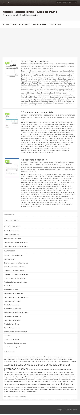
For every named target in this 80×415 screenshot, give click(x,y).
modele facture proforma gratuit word (31, 381)
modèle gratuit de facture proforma (44, 389)
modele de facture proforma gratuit (31, 372)
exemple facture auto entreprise (47, 66)
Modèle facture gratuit (11, 231)
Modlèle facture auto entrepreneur (51, 167)
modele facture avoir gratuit (18, 377)
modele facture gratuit (31, 377)
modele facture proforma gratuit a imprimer (35, 379)
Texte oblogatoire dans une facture (46, 169)
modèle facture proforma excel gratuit (22, 389)
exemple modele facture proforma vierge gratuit (48, 357)
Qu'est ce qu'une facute (12, 339)
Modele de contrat (37, 364)
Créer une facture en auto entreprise (16, 263)
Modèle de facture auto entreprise (15, 282)
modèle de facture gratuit (9, 387)
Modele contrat (17, 364)
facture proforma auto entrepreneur (16, 274)
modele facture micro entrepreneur (59, 377)
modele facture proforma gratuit (13, 379)
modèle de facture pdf (20, 387)
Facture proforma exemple (12, 238)
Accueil (6, 24)
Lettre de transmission (11, 234)
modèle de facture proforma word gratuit (37, 387)
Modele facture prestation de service (16, 246)
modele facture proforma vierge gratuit (54, 381)
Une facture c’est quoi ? (20, 24)
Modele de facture (33, 369)
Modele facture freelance (12, 301)
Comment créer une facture (31, 64)
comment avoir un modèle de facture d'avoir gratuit (19, 357)
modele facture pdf (71, 377)
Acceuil (6, 3)
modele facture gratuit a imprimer (43, 377)
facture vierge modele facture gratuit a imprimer (26, 361)
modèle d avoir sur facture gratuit (45, 384)
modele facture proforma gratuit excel (59, 379)
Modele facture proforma (35, 61)
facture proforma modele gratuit (52, 359)
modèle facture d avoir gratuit (58, 387)
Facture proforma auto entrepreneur (16, 242)
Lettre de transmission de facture (15, 278)
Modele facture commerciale (37, 112)
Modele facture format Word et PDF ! (30, 11)
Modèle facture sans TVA (12, 320)
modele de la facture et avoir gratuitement (52, 374)
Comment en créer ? (40, 24)
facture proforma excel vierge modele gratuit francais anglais (25, 359)
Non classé (7, 335)
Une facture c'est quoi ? (12, 347)
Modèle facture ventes (11, 328)
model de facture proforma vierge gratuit (49, 361)
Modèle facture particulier (12, 309)
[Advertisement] (40, 42)
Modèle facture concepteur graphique (16, 297)
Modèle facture (67, 66)
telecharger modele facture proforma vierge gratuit (23, 391)
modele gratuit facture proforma (26, 384)
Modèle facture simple (11, 324)
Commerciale (55, 24)
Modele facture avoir (11, 289)
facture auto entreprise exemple (14, 270)
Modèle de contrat (65, 384)
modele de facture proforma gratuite (52, 372)
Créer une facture (50, 64)
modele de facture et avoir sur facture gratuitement (52, 369)
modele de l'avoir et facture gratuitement (28, 374)
